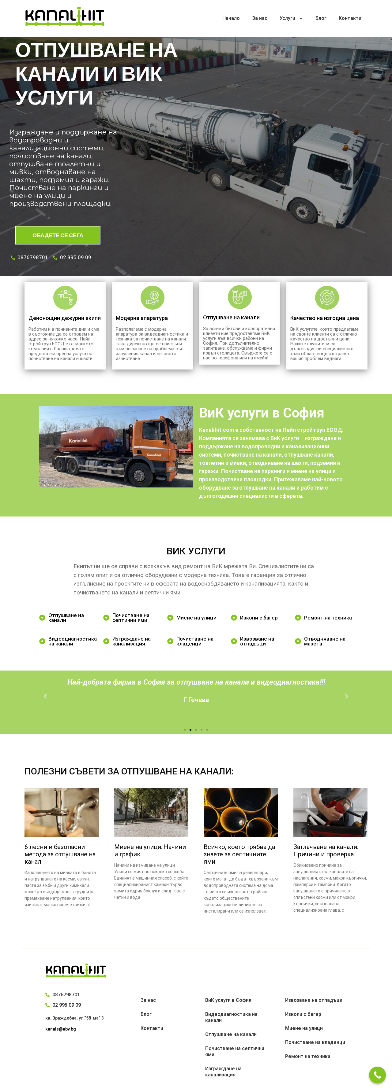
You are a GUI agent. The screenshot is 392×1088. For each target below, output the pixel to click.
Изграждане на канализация (223, 1072)
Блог (320, 18)
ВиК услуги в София (228, 1000)
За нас (259, 18)
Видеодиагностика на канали (231, 1017)
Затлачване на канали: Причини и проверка (325, 850)
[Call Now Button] (377, 1075)
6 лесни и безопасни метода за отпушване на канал (60, 854)
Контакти (350, 18)
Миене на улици (304, 1028)
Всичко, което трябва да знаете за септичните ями (239, 854)
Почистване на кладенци (315, 1042)
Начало (231, 18)
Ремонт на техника (307, 1056)
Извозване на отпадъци (313, 1000)
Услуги (287, 18)
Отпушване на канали (231, 1034)
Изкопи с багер (303, 1014)
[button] (185, 730)
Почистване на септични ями (234, 1051)
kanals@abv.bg (60, 1029)
